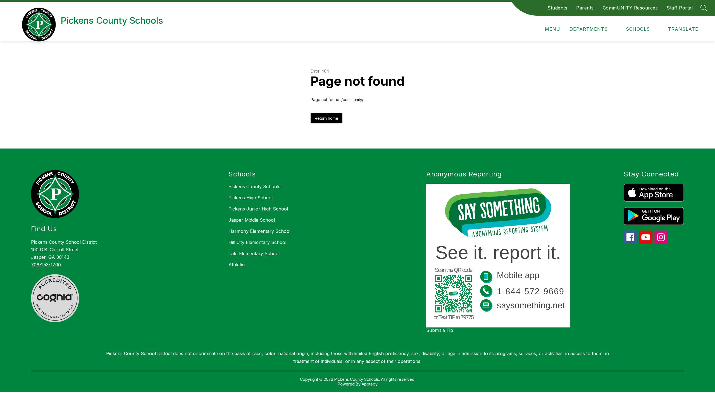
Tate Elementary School (254, 253)
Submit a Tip (439, 330)
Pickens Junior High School (258, 209)
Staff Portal (680, 8)
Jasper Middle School (251, 220)
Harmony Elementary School (259, 231)
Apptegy (370, 384)
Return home (326, 118)
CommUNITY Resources (630, 8)
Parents (585, 8)
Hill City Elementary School (257, 242)
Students (557, 8)
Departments (588, 29)
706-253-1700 (46, 264)
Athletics (237, 264)
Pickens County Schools (254, 186)
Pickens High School (250, 197)
